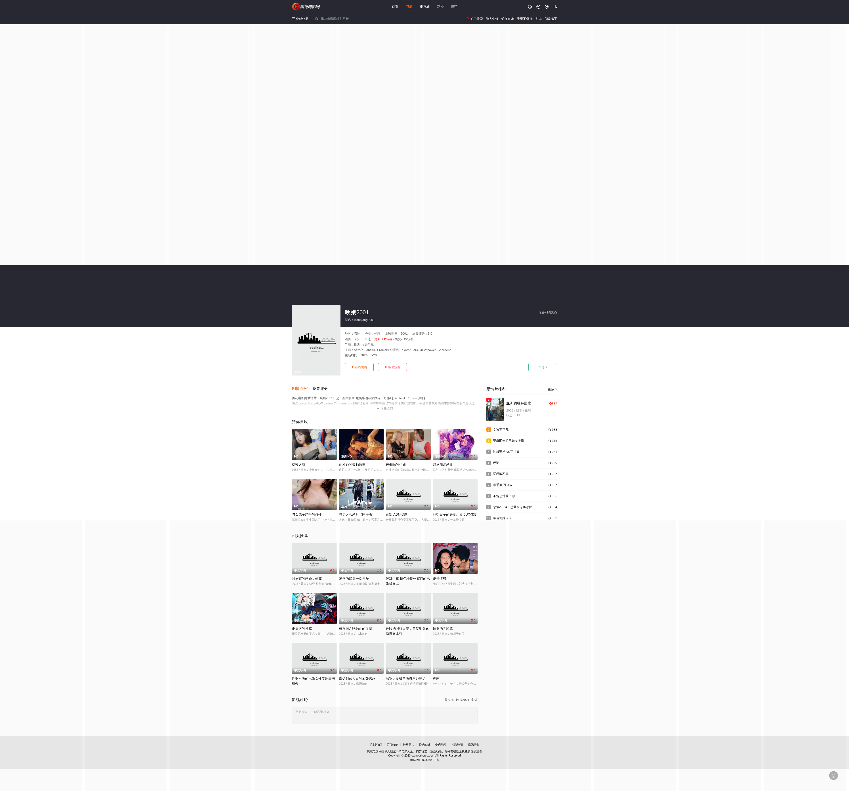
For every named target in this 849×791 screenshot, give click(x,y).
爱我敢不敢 (501, 474)
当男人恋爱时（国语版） (357, 514)
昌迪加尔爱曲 (443, 464)
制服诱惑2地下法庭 (506, 452)
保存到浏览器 (548, 312)
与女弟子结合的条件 (307, 514)
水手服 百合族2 (503, 485)
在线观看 (359, 367)
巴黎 (496, 463)
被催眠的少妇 (396, 464)
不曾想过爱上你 (504, 496)
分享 (543, 367)
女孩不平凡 (501, 429)
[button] (302, 389)
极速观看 (392, 367)
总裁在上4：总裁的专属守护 (512, 507)
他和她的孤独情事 (352, 464)
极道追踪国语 (502, 518)
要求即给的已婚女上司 (508, 440)
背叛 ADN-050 (396, 514)
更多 (552, 389)
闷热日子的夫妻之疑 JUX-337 (454, 514)
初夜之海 (298, 464)
